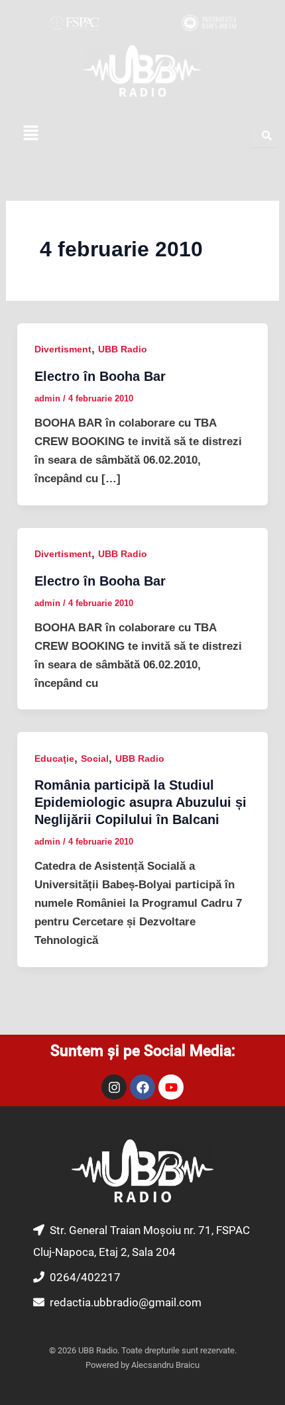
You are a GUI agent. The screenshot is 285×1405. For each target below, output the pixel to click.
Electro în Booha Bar (100, 376)
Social (95, 758)
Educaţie (54, 758)
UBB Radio (122, 349)
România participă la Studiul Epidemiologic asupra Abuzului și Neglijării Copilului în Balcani (140, 802)
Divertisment (62, 349)
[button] (30, 134)
